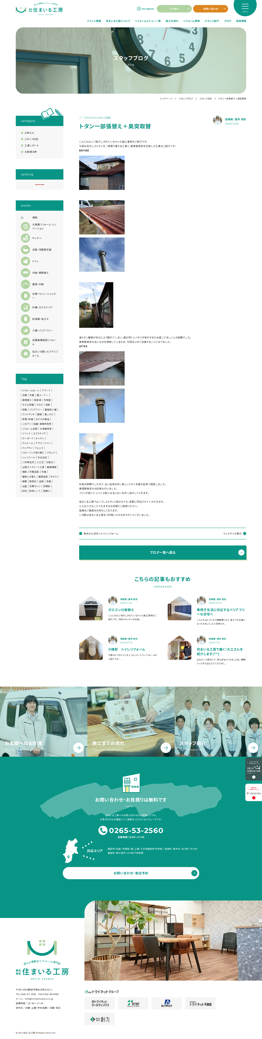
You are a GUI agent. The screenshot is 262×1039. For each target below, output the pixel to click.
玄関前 (46, 486)
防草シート (35, 490)
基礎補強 (51, 467)
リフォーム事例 (191, 21)
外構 (43, 471)
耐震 (24, 409)
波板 (41, 481)
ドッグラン (27, 447)
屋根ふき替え (29, 476)
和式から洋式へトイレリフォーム (101, 533)
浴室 (24, 486)
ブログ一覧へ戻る (163, 552)
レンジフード (28, 457)
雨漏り (46, 490)
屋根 (39, 414)
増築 (24, 471)
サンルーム (27, 443)
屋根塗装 (43, 476)
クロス (39, 404)
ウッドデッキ (28, 414)
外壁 (31, 395)
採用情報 (241, 21)
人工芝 (40, 462)
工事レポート (32, 145)
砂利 (24, 490)
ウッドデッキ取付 (232, 533)
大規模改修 (46, 428)
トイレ (48, 443)
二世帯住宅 (28, 462)
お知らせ (29, 133)
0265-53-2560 (136, 830)
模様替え (27, 400)
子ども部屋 (28, 404)
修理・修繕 (27, 419)
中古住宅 (42, 457)
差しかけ (49, 414)
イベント (26, 433)
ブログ (227, 21)
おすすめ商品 (42, 419)
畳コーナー (42, 395)
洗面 (48, 481)
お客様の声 (31, 152)
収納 (47, 404)
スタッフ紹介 (212, 21)
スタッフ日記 (31, 139)
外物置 (47, 400)
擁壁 (24, 481)
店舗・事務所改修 (43, 423)
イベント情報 (94, 21)
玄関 (24, 395)
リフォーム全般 (29, 428)
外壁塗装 (34, 471)
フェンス (39, 447)
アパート (46, 390)
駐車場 (37, 400)
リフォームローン (30, 390)
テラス (39, 443)
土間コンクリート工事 (33, 467)
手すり (53, 476)
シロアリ (26, 423)
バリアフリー (35, 409)
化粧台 (49, 462)
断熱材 (33, 481)
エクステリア (39, 433)
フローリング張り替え (33, 452)
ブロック (51, 452)
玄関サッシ (35, 486)
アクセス (174, 8)
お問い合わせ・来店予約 (131, 873)
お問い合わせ (210, 8)
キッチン (40, 438)
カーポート (28, 438)
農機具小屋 (51, 409)
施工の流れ (172, 21)
